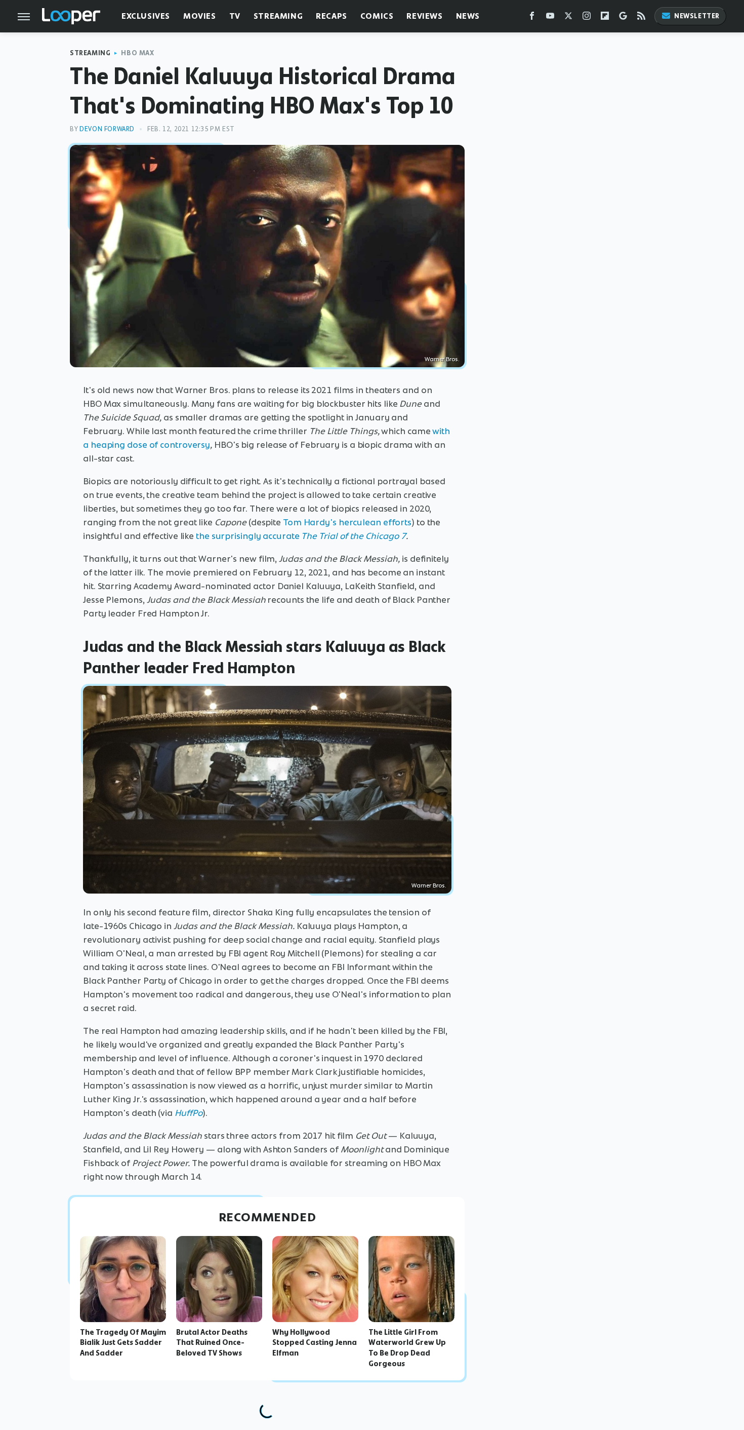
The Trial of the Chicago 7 (353, 536)
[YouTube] (550, 18)
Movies (199, 16)
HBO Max (137, 53)
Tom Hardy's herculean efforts (347, 522)
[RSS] (641, 18)
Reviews (424, 16)
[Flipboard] (605, 18)
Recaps (331, 16)
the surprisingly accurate (248, 536)
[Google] (623, 18)
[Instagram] (587, 18)
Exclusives (145, 16)
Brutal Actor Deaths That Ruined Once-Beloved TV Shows (211, 1343)
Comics (377, 16)
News (468, 16)
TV (234, 16)
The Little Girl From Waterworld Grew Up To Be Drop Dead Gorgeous (407, 1348)
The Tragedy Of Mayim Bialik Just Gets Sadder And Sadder (123, 1343)
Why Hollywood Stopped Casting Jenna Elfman (314, 1343)
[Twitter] (568, 18)
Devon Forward (107, 129)
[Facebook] (532, 18)
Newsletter (697, 16)
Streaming (278, 16)
